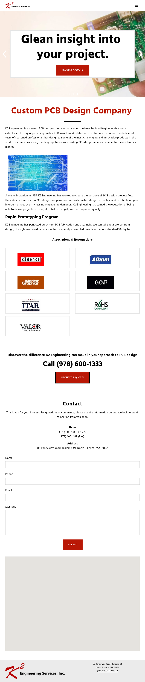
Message (10, 507)
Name (8, 458)
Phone (9, 474)
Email (8, 490)
